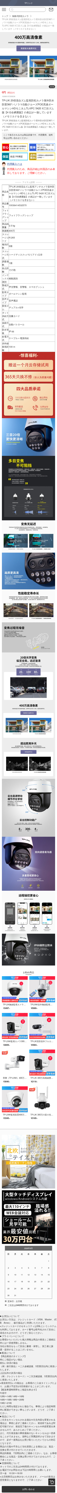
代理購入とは (14, 164)
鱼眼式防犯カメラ (20, 16)
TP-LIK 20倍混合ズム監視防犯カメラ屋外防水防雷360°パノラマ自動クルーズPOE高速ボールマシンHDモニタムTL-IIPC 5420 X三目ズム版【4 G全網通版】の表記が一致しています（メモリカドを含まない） (28, 24)
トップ (5, 16)
